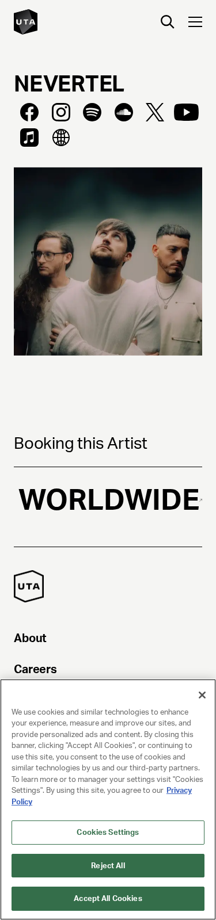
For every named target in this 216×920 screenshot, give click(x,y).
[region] (108, 799)
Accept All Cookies (108, 898)
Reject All (107, 865)
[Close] (202, 695)
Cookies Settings (108, 832)
